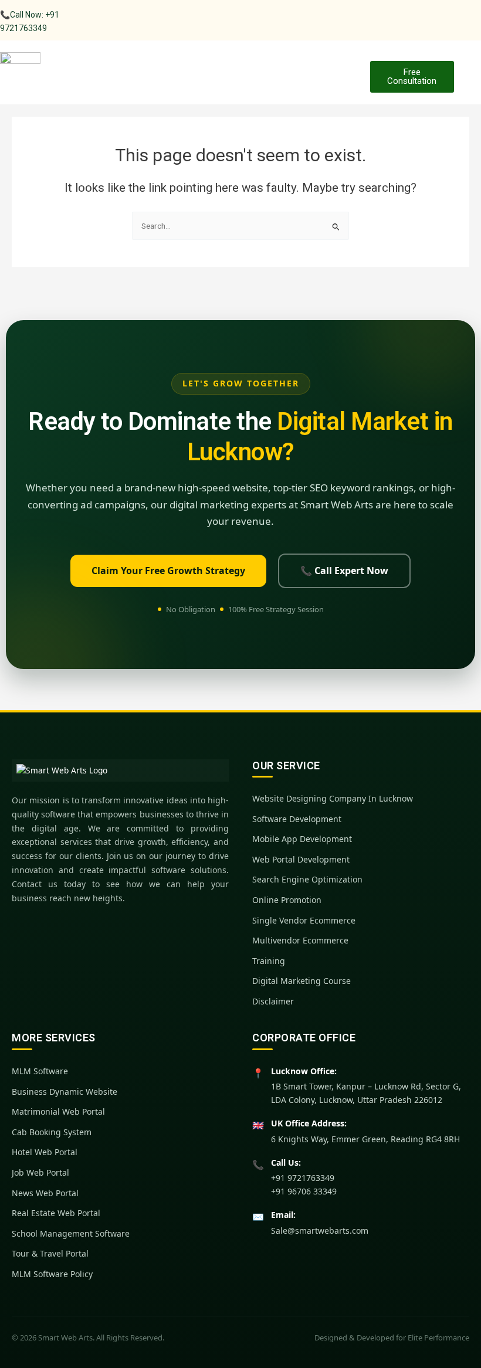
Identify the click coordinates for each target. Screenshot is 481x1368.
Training (268, 960)
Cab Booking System (52, 1132)
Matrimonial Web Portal (58, 1111)
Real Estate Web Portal (56, 1212)
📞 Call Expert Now (344, 570)
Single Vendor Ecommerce (303, 920)
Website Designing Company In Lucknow (332, 798)
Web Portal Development (301, 859)
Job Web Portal (40, 1172)
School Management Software (71, 1233)
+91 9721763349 (302, 1177)
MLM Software (40, 1071)
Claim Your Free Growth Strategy (168, 570)
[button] (349, 66)
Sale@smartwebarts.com (319, 1230)
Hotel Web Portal (44, 1151)
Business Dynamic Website (64, 1091)
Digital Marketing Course (301, 980)
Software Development (296, 818)
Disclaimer (273, 1001)
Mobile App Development (302, 838)
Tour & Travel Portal (50, 1253)
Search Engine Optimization (307, 879)
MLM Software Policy (52, 1273)
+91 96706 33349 (304, 1191)
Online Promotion (286, 899)
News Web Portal (45, 1193)
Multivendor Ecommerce (300, 940)
